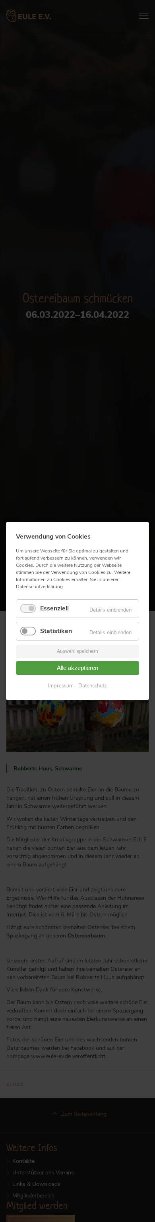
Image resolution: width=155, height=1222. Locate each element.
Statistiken (56, 631)
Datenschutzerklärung (39, 586)
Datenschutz (92, 685)
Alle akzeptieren (77, 668)
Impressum (61, 685)
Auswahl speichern (77, 651)
